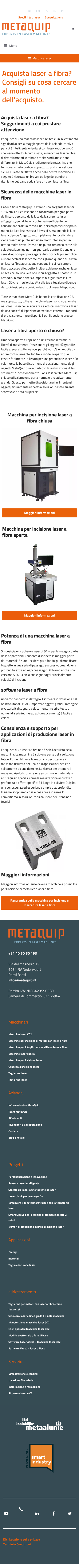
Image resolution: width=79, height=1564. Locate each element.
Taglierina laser (17, 1073)
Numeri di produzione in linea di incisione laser (36, 1227)
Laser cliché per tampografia (25, 1196)
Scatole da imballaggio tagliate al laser (32, 1190)
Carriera (13, 1131)
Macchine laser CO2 (20, 1034)
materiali (13, 1258)
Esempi (12, 1252)
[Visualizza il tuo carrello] (73, 29)
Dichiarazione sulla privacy (21, 1539)
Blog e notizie (16, 1137)
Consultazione (54, 17)
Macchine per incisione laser (25, 1060)
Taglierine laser (17, 1080)
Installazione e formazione (24, 1387)
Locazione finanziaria (20, 1380)
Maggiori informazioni (39, 512)
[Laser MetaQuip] (27, 29)
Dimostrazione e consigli (22, 1374)
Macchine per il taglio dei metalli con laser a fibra (38, 1047)
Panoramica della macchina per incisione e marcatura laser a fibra (39, 903)
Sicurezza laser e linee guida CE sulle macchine (36, 1316)
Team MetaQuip (17, 1111)
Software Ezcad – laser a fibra (26, 1348)
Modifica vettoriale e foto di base (28, 1335)
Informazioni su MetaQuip (23, 1105)
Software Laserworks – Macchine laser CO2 (34, 1342)
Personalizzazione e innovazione (27, 1177)
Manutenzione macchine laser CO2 (29, 1322)
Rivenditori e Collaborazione (25, 1124)
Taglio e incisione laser (21, 1265)
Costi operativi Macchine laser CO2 (29, 1329)
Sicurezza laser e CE (20, 1393)
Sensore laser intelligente (23, 1183)
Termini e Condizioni (17, 1544)
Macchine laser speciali (22, 1054)
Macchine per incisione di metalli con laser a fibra (37, 1041)
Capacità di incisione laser (23, 1067)
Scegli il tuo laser (29, 17)
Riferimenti (15, 1118)
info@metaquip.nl (22, 980)
